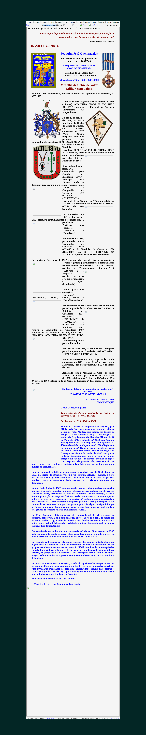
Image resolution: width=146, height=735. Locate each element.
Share (27, 25)
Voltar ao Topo (115, 718)
